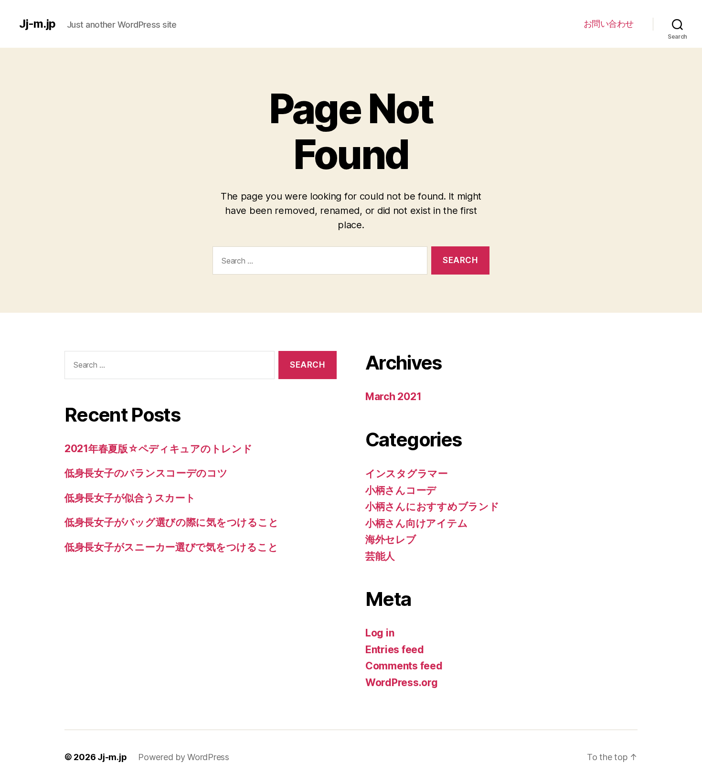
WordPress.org (401, 683)
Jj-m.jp (37, 24)
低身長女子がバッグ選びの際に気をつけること (171, 522)
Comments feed (404, 666)
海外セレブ (390, 539)
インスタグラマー (406, 473)
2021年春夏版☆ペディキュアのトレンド (158, 449)
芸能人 (380, 556)
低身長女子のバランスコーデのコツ (146, 473)
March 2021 (393, 397)
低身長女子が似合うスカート (130, 498)
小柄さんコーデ (400, 490)
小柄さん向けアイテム (416, 523)
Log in (379, 633)
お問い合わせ (609, 24)
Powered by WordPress (183, 757)
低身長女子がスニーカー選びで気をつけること (171, 547)
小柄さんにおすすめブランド (432, 506)
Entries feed (394, 650)
